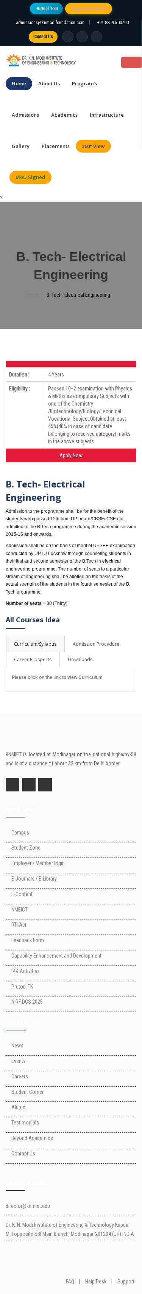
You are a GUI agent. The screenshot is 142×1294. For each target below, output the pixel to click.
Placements (56, 146)
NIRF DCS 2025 (27, 1002)
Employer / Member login (38, 863)
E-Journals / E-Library (34, 879)
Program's (84, 83)
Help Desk (95, 1282)
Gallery (21, 146)
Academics (64, 114)
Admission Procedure (96, 644)
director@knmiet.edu (28, 1206)
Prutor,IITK (22, 987)
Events (18, 1061)
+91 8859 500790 (113, 22)
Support (125, 1282)
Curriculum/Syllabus (35, 644)
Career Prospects (32, 659)
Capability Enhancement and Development (56, 956)
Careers (19, 1076)
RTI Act (19, 925)
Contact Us (43, 36)
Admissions (25, 114)
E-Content (22, 894)
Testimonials (25, 1123)
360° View (93, 146)
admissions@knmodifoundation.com (50, 22)
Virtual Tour (47, 8)
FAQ (70, 1282)
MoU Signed (30, 177)
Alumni (19, 1107)
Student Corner (27, 1092)
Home (19, 83)
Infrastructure (107, 114)
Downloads (80, 659)
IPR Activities (25, 971)
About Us (49, 83)
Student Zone (26, 848)
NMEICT (19, 910)
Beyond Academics (32, 1138)
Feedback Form (27, 940)
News (17, 1046)
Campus (20, 833)
